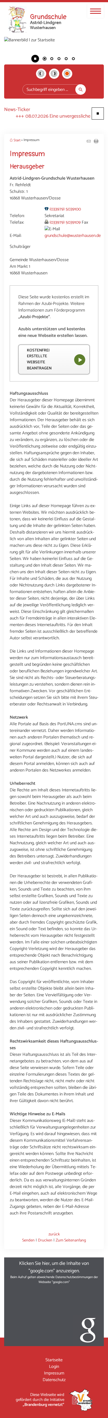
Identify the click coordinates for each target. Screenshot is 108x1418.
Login (54, 1366)
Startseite (54, 1360)
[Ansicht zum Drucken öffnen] (96, 142)
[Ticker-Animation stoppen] (98, 113)
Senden (28, 1240)
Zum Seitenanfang (71, 1240)
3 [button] (59, 59)
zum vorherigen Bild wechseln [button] (12, 53)
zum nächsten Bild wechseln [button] (95, 53)
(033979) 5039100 (65, 209)
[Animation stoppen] (35, 59)
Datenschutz (54, 1380)
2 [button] (52, 59)
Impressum (54, 1373)
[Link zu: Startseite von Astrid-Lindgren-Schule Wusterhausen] (37, 19)
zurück (54, 1234)
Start (17, 140)
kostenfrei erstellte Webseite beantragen (39, 359)
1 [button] (45, 59)
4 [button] (66, 59)
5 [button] (73, 59)
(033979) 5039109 (65, 222)
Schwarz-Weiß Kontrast (41, 74)
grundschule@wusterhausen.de (73, 235)
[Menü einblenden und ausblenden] (95, 11)
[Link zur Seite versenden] (88, 142)
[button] (54, 1301)
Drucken (45, 1240)
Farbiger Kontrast (67, 74)
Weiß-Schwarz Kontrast (54, 74)
